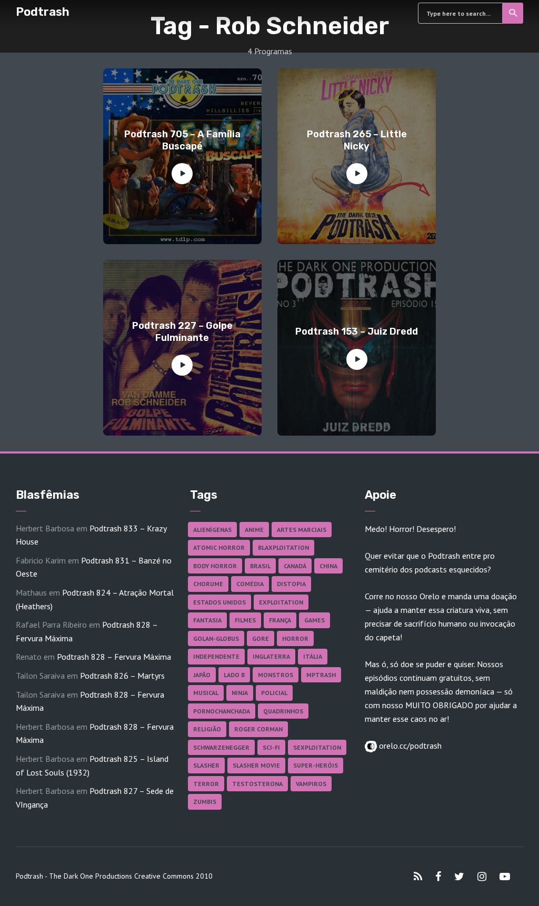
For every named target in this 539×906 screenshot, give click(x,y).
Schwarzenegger (221, 747)
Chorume (208, 584)
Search (512, 13)
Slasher (206, 765)
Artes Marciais (301, 529)
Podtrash (42, 12)
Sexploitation (317, 747)
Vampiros (311, 784)
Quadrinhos (283, 711)
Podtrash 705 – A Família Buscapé (182, 140)
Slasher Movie (256, 765)
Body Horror (215, 566)
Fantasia (207, 620)
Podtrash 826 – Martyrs (122, 675)
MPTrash (321, 675)
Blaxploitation (283, 547)
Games (314, 620)
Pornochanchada (221, 711)
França (280, 620)
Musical (205, 693)
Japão (202, 675)
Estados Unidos (219, 602)
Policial (274, 693)
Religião (207, 729)
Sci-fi (271, 747)
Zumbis (204, 802)
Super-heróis (315, 765)
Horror (295, 638)
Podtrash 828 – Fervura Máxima (114, 656)
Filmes (245, 620)
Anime (254, 529)
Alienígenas (212, 529)
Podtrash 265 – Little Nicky (357, 140)
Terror (206, 784)
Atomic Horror (219, 547)
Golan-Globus (216, 638)
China (328, 566)
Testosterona (257, 784)
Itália (312, 656)
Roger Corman (258, 729)
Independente (216, 656)
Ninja (240, 693)
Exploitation (281, 602)
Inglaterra (271, 656)
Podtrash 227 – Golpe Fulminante (182, 332)
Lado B (234, 675)
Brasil (260, 566)
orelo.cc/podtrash (409, 745)
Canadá (295, 566)
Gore (260, 638)
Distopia (291, 584)
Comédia (250, 584)
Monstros (275, 675)
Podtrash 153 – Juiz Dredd (356, 331)
